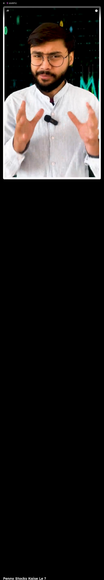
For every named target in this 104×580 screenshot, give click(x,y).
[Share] (7, 10)
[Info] (96, 10)
